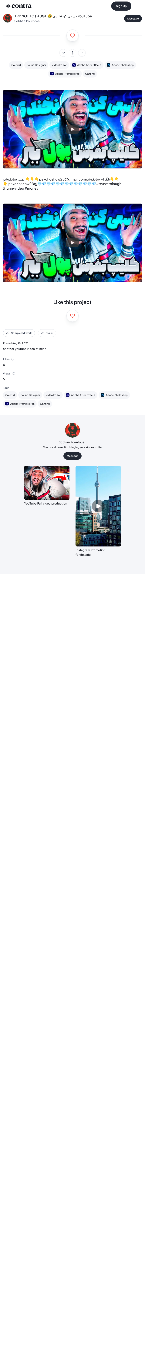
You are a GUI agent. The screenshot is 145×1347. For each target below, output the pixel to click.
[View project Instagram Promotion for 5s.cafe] (98, 506)
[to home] (19, 6)
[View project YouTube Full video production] (46, 483)
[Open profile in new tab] (7, 18)
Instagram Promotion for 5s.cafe (91, 552)
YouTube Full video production (45, 503)
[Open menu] (136, 6)
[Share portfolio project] (82, 53)
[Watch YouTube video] (72, 129)
